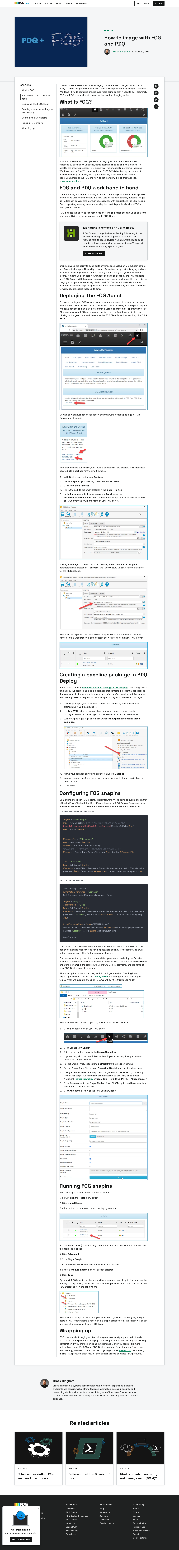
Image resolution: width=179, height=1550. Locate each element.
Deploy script (101, 976)
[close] (38, 1508)
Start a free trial (21, 1539)
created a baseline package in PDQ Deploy (105, 687)
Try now (159, 3)
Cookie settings (140, 1538)
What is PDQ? (143, 3)
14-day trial (125, 1350)
